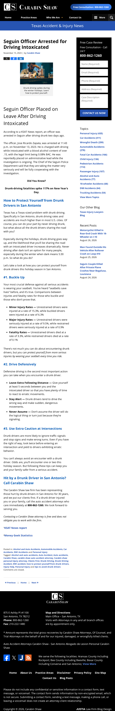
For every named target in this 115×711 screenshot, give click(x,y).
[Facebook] (7, 658)
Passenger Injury (92, 171)
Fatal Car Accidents (93, 154)
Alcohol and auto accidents (25, 555)
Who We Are (53, 17)
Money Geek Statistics (18, 535)
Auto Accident (45, 555)
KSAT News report (15, 528)
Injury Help (9, 566)
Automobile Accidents (52, 549)
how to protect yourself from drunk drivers (48, 564)
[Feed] (28, 658)
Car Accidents (90, 137)
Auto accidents (60, 555)
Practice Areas (29, 17)
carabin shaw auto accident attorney (35, 558)
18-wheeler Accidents (94, 183)
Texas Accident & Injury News (31, 7)
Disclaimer (64, 672)
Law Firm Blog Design (93, 709)
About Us (26, 672)
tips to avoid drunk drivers (48, 566)
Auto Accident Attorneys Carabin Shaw (26, 644)
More (102, 17)
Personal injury (22, 566)
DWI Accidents (21, 552)
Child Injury (89, 159)
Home (8, 17)
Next (35, 582)
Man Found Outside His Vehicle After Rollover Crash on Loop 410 (93, 250)
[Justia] (21, 658)
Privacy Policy (82, 672)
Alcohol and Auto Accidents (26, 549)
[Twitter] (14, 658)
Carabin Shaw (10, 558)
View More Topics (89, 197)
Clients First (34, 561)
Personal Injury (40, 552)
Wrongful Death (92, 142)
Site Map (100, 672)
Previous (10, 582)
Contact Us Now (94, 113)
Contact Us (75, 17)
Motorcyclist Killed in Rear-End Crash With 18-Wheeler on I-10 (93, 233)
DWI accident (19, 564)
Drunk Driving (47, 561)
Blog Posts (66, 678)
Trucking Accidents (93, 192)
